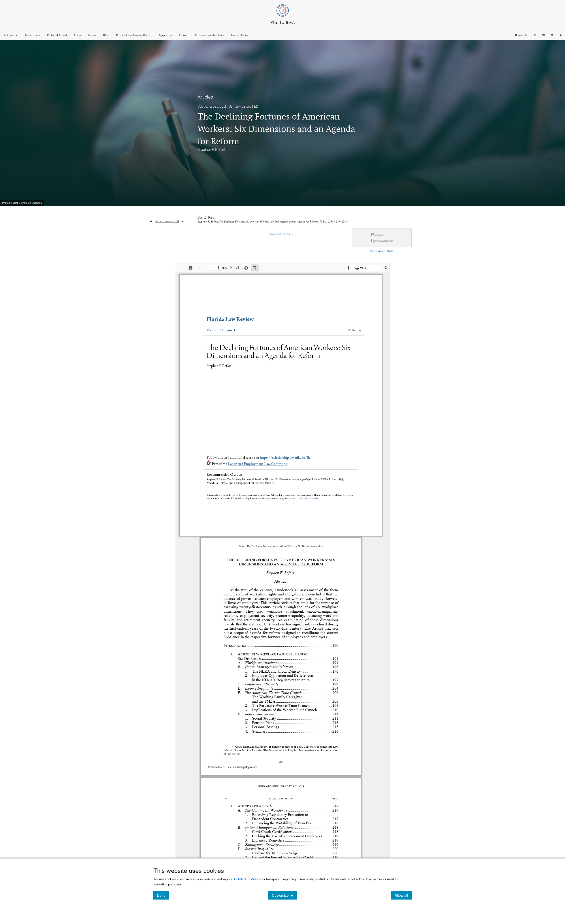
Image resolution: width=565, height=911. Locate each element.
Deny (163, 895)
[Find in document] (386, 267)
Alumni (183, 35)
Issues (92, 35)
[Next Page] (231, 267)
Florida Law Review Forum (134, 35)
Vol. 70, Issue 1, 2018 (212, 106)
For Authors (32, 35)
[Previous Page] (205, 267)
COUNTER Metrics (247, 879)
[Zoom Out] (344, 268)
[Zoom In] (348, 268)
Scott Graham (20, 202)
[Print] (190, 267)
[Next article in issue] (183, 221)
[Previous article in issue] (151, 221)
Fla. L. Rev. (206, 217)
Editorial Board (57, 35)
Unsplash (37, 202)
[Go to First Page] (199, 267)
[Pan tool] (246, 267)
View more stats (382, 251)
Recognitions (239, 35)
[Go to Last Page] (237, 267)
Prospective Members (209, 35)
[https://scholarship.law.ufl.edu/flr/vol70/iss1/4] (248, 482)
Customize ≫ (284, 895)
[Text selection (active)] (255, 267)
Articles (8, 35)
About (77, 35)
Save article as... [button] (281, 234)
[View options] (182, 268)
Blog (106, 35)
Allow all (403, 895)
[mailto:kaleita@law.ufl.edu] (308, 499)
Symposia (165, 35)
